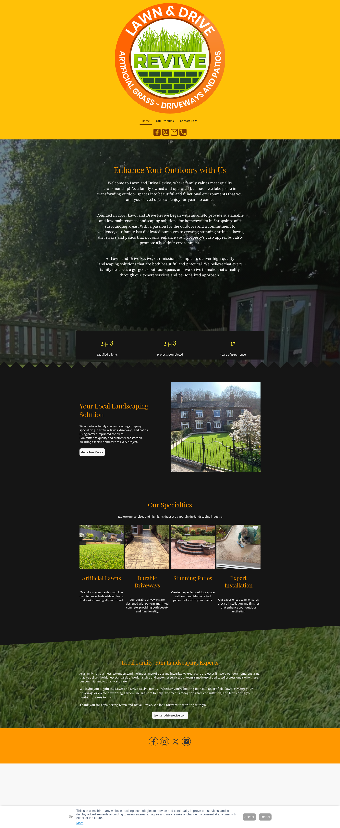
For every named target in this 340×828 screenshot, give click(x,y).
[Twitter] (175, 741)
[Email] (174, 132)
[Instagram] (165, 132)
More (79, 823)
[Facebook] (157, 132)
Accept (249, 817)
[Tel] (183, 132)
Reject (265, 817)
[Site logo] (170, 58)
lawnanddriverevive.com (170, 715)
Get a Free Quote (92, 452)
